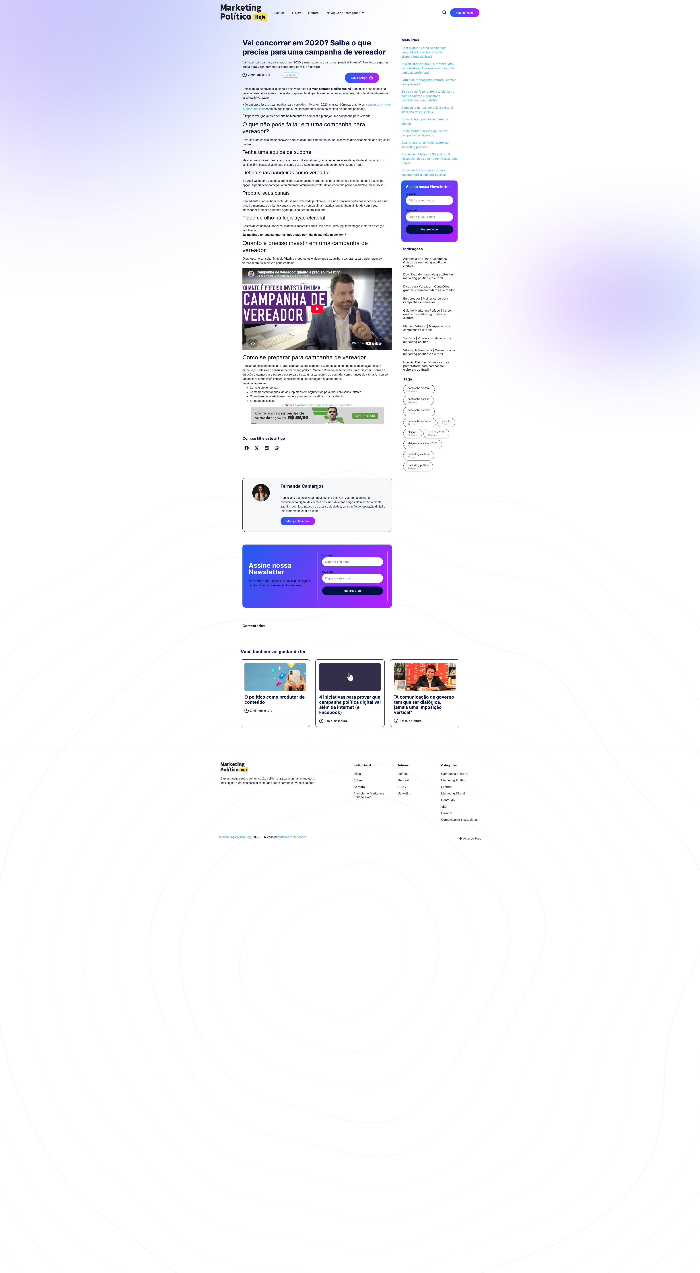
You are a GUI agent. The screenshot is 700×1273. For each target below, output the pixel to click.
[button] (246, 448)
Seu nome (328, 555)
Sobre (358, 780)
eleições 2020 (436, 433)
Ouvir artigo (359, 78)
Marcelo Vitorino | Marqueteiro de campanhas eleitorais (426, 328)
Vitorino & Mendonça (292, 837)
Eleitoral (313, 13)
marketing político (418, 467)
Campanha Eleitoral (454, 774)
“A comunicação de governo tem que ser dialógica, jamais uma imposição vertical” (424, 704)
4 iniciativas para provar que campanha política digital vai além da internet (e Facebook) (350, 704)
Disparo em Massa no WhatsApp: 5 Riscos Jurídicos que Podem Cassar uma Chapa (429, 158)
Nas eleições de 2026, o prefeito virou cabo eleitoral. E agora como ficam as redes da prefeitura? (427, 68)
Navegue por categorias (343, 13)
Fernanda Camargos (302, 486)
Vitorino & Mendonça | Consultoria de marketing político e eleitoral (429, 352)
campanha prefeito (419, 411)
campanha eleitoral (419, 389)
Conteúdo (290, 75)
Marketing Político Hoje (237, 837)
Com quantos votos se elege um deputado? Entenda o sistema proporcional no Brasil (423, 52)
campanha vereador (419, 422)
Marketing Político (453, 780)
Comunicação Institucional (459, 819)
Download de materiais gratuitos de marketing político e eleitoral (428, 276)
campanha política (418, 400)
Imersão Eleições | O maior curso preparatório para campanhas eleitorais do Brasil (426, 365)
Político (279, 13)
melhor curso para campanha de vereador (324, 405)
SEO (444, 806)
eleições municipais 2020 (423, 445)
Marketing (404, 793)
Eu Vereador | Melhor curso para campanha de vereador (425, 300)
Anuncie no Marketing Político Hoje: (369, 795)
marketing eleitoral (418, 455)
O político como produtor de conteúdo (274, 699)
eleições (412, 433)
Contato (359, 787)
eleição (446, 422)
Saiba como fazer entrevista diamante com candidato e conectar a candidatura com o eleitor (427, 96)
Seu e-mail (328, 571)
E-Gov (296, 13)
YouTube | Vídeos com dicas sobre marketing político (427, 340)
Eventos (446, 787)
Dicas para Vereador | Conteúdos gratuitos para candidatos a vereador (429, 288)
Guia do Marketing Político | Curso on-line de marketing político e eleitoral (427, 314)
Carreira (446, 813)
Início (357, 774)
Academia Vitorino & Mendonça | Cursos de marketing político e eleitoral (426, 262)
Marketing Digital (453, 793)
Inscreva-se (352, 590)
